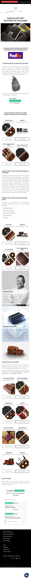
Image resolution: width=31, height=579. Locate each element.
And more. (6, 217)
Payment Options (7, 536)
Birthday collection (8, 208)
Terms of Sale (6, 551)
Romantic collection (8, 210)
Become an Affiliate (8, 534)
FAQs (4, 545)
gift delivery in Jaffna (15, 373)
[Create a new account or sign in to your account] (30, 6)
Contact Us (6, 549)
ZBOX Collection (7, 215)
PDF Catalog (6, 540)
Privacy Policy (6, 538)
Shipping (5, 547)
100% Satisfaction (7, 532)
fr (8, 12)
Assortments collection (9, 213)
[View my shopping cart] (1, 12)
